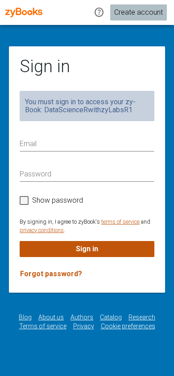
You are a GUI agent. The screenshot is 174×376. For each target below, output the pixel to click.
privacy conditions (42, 230)
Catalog (111, 317)
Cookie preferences (128, 326)
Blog (25, 317)
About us (51, 317)
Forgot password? (51, 274)
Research (141, 317)
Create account (138, 12)
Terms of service (42, 326)
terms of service (120, 221)
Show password (57, 200)
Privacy (83, 326)
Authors (81, 317)
